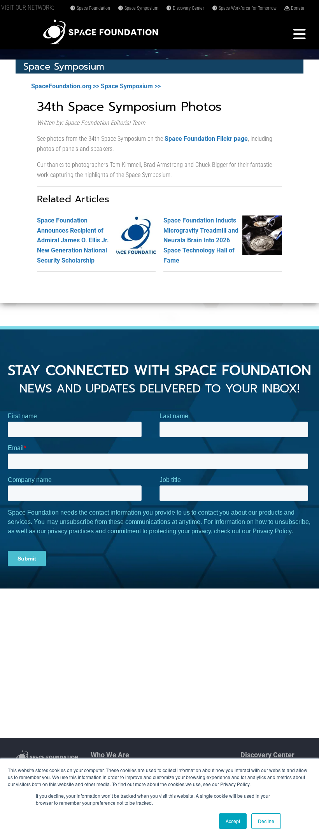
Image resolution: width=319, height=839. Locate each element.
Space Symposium (140, 8)
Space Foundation (92, 8)
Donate (297, 8)
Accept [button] (233, 821)
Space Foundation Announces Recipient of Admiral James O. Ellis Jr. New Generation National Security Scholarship (73, 240)
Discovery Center (188, 8)
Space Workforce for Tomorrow (247, 8)
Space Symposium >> (131, 86)
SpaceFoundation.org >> (65, 86)
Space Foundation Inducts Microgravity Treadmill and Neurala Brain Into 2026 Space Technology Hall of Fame (200, 240)
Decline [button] (266, 821)
